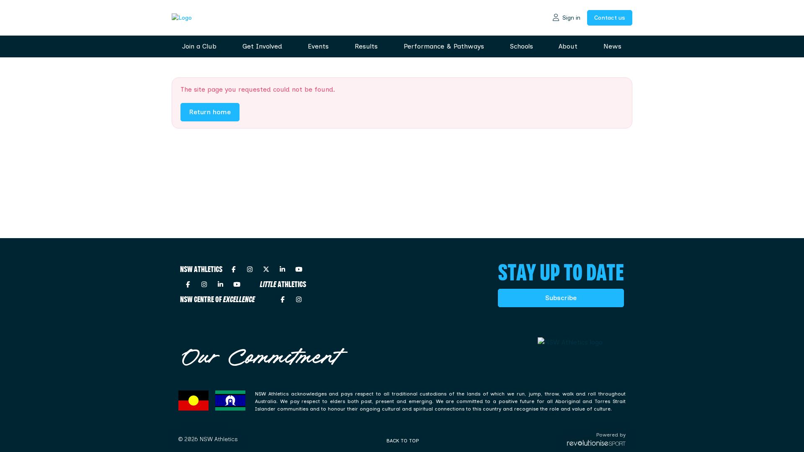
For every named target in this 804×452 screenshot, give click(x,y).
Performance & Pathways (444, 46)
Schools (521, 46)
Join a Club (199, 46)
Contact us (609, 17)
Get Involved (262, 46)
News (612, 46)
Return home (210, 112)
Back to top (403, 441)
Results (366, 46)
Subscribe (561, 298)
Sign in (571, 17)
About (568, 46)
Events (318, 46)
